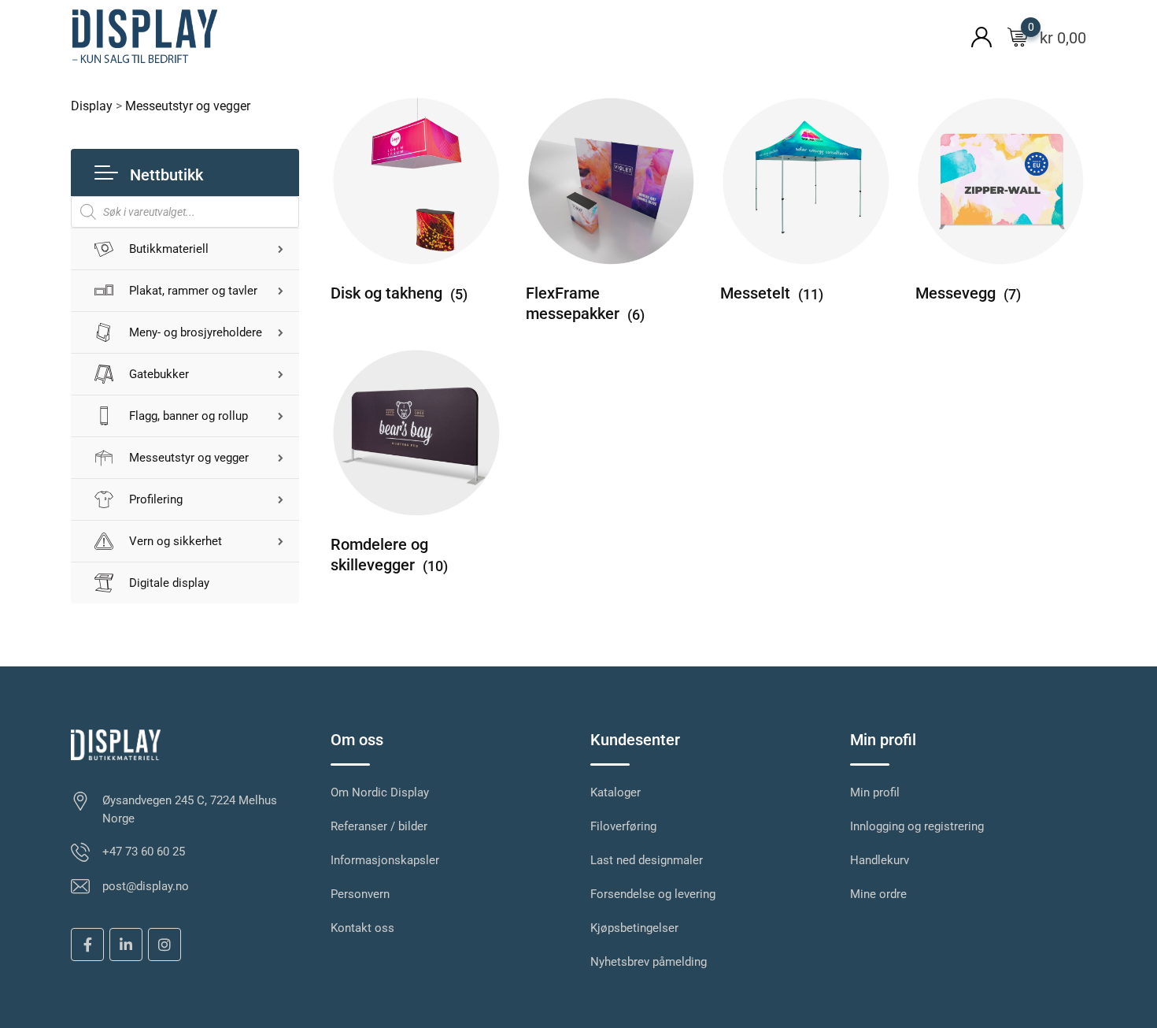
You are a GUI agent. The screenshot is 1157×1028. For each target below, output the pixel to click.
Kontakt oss (362, 928)
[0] (1017, 36)
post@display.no (145, 886)
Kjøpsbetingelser (634, 928)
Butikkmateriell (169, 249)
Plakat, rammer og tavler (193, 291)
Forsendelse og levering (652, 894)
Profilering (156, 499)
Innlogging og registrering (917, 826)
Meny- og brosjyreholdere (195, 332)
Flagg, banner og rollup (188, 416)
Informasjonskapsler (385, 860)
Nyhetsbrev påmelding (648, 962)
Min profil (875, 792)
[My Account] (981, 35)
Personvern (360, 894)
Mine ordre (878, 894)
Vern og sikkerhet (175, 541)
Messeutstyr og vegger (189, 458)
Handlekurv (879, 860)
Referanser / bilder (379, 826)
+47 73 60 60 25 (143, 851)
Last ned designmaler (646, 860)
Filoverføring (623, 826)
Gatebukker (159, 374)
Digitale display (169, 583)
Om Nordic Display (380, 792)
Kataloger (615, 792)
